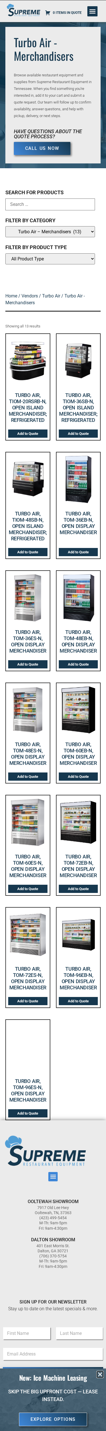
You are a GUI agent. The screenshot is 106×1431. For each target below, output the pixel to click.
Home (11, 296)
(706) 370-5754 (53, 1256)
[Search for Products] (50, 204)
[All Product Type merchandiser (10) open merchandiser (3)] (50, 258)
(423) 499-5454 (53, 1218)
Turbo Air (51, 296)
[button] (92, 11)
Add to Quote (27, 433)
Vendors (29, 296)
